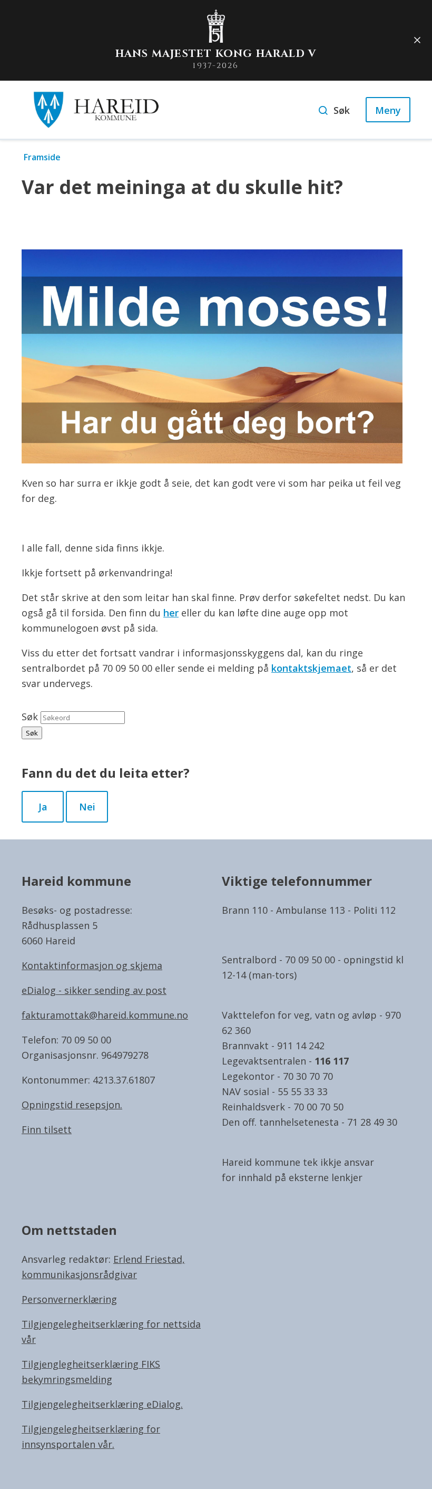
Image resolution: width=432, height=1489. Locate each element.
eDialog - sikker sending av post (94, 990)
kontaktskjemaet (311, 668)
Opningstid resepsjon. (72, 1104)
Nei (87, 806)
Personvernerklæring (69, 1299)
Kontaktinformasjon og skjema (92, 965)
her (171, 612)
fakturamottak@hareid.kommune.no (105, 1015)
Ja (42, 806)
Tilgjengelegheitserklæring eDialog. (102, 1404)
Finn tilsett (47, 1129)
